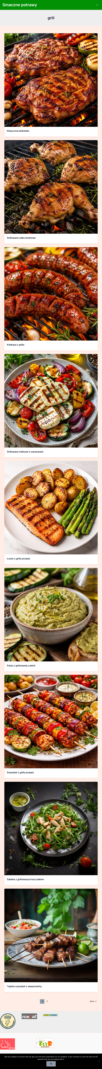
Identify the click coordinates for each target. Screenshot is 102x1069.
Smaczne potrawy (19, 4)
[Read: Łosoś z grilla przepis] (51, 507)
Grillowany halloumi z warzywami (25, 451)
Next (93, 1001)
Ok (51, 1064)
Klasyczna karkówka (18, 130)
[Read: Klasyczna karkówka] (51, 80)
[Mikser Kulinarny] (7, 1021)
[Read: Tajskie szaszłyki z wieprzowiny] (51, 935)
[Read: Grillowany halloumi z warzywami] (51, 400)
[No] (99, 1061)
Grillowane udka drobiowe (21, 237)
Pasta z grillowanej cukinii (21, 665)
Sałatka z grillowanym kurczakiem (25, 879)
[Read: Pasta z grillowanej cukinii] (51, 614)
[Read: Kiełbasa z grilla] (51, 294)
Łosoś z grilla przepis (18, 558)
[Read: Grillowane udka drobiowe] (51, 187)
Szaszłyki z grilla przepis (20, 772)
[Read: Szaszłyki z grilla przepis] (51, 721)
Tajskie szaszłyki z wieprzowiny (24, 986)
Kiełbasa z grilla (15, 344)
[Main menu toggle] (97, 5)
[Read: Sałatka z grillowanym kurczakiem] (51, 828)
